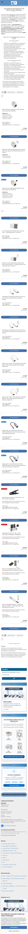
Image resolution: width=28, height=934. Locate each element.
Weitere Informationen (14, 931)
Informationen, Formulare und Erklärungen (12, 853)
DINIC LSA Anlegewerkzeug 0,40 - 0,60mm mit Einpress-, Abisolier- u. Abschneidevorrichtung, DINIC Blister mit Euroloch (12, 606)
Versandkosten (6, 860)
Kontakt (4, 857)
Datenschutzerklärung (15, 924)
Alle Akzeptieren (14, 927)
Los (14, 678)
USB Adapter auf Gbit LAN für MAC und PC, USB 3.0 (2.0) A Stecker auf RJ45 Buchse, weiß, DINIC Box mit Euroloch (14, 331)
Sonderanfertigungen (7, 883)
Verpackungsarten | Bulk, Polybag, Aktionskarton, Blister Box (14, 880)
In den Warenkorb (14, 136)
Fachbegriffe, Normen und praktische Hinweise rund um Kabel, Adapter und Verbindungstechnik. (12, 705)
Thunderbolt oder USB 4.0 (8, 891)
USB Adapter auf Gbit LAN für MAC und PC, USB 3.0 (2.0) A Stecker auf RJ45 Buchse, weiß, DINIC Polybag (13, 298)
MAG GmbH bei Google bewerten (8, 835)
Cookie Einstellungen (7, 867)
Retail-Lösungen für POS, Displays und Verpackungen (15, 876)
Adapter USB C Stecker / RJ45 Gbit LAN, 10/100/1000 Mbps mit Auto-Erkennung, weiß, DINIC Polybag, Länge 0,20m (14, 365)
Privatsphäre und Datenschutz (9, 864)
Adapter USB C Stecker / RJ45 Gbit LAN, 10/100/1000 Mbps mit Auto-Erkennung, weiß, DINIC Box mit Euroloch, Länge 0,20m (14, 398)
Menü (2, 2)
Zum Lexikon (6, 709)
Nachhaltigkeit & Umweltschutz (10, 846)
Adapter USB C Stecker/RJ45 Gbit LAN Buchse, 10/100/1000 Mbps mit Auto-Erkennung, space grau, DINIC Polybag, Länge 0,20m (14, 432)
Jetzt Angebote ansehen (14, 785)
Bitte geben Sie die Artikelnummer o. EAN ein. (11, 672)
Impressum (5, 855)
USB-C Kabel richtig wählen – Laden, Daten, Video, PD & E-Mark (15, 887)
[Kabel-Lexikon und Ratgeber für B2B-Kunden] (14, 693)
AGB (3, 862)
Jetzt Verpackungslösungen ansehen (14, 756)
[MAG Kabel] (14, 3)
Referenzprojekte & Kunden (9, 843)
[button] (2, 92)
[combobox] (11, 92)
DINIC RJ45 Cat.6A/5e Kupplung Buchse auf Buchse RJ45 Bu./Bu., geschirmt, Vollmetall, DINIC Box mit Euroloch (13, 151)
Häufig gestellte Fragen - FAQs (9, 850)
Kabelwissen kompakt (14, 688)
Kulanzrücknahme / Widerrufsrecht (10, 848)
